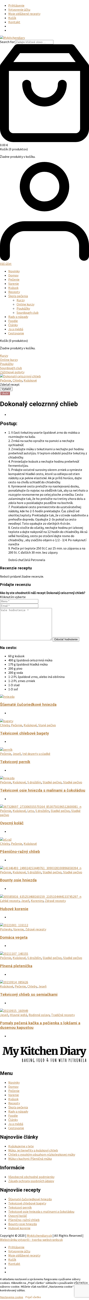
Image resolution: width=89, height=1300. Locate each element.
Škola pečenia (18, 296)
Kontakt (14, 22)
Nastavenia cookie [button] (11, 1297)
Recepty (14, 292)
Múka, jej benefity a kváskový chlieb (33, 1150)
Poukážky (23, 308)
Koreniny (37, 901)
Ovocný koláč (12, 823)
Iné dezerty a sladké (36, 754)
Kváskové (30, 380)
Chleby (17, 380)
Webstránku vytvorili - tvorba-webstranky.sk (31, 1240)
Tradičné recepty (63, 1015)
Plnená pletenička (16, 966)
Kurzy (21, 300)
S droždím (34, 782)
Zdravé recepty (55, 901)
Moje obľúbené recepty (24, 14)
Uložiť (5, 393)
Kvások (13, 288)
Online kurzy (25, 304)
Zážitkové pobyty (12, 372)
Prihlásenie (16, 5)
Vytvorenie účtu (19, 9)
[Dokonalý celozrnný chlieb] (20, 376)
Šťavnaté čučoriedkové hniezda (28, 704)
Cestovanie (16, 333)
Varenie (13, 283)
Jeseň (17, 754)
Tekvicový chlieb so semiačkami (29, 994)
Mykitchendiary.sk (39, 1235)
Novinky (14, 271)
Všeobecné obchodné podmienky (31, 1177)
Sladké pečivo (52, 782)
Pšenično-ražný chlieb (20, 851)
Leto (30, 811)
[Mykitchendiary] (12, 38)
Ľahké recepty (10, 901)
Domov (13, 275)
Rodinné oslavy (39, 1015)
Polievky (6, 929)
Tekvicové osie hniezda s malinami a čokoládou (42, 790)
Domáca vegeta (14, 937)
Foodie (13, 321)
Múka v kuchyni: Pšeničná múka (30, 1158)
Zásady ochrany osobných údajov (31, 1181)
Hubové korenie (14, 909)
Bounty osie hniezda (18, 880)
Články (13, 325)
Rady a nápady (18, 317)
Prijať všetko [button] (33, 1297)
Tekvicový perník (15, 762)
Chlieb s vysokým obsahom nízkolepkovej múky (41, 1154)
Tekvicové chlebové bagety (24, 733)
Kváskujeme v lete (21, 1146)
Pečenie (13, 279)
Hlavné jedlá (18, 1015)
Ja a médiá (15, 329)
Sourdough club (27, 312)
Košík (12, 18)
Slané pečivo (47, 725)
